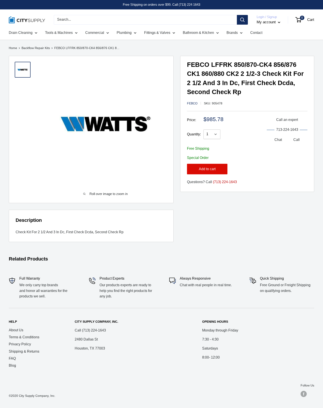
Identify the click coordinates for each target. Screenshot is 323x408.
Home (13, 48)
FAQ (12, 358)
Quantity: (194, 134)
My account (267, 22)
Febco (192, 103)
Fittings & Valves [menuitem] (157, 33)
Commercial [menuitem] (94, 33)
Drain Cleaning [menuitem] (21, 33)
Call (296, 140)
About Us (16, 330)
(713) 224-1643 (225, 182)
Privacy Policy (20, 344)
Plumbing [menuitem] (124, 33)
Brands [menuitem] (232, 33)
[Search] (242, 20)
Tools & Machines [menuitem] (59, 33)
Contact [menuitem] (256, 33)
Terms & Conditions (24, 337)
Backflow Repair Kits (36, 48)
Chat (278, 140)
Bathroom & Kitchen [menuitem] (198, 33)
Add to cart (207, 169)
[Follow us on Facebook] (304, 394)
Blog (12, 365)
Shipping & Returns (24, 351)
